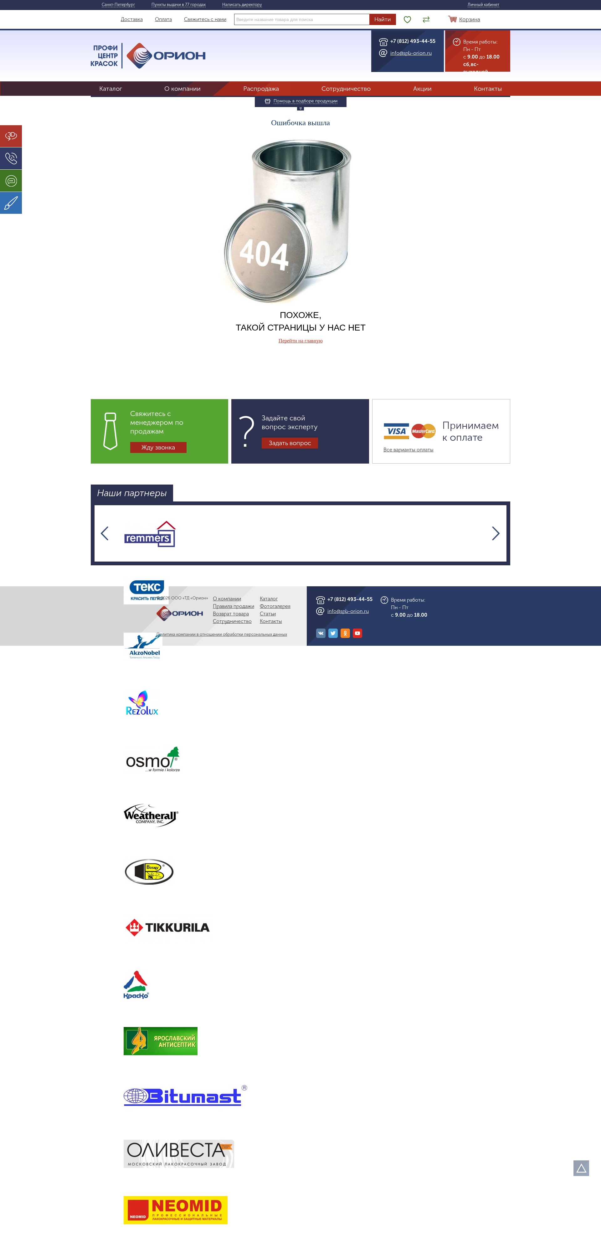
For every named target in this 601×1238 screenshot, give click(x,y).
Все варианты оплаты (408, 450)
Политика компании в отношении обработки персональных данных (222, 634)
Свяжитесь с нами (205, 19)
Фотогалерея (275, 606)
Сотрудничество (346, 88)
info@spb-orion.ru (411, 53)
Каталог (110, 88)
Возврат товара (231, 614)
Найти (382, 19)
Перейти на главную (301, 340)
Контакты (488, 88)
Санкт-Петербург (118, 5)
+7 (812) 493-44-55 (412, 41)
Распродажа (261, 88)
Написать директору (242, 5)
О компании (182, 88)
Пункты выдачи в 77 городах (179, 5)
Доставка (132, 19)
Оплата (163, 19)
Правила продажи (233, 606)
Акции (422, 88)
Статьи (268, 614)
